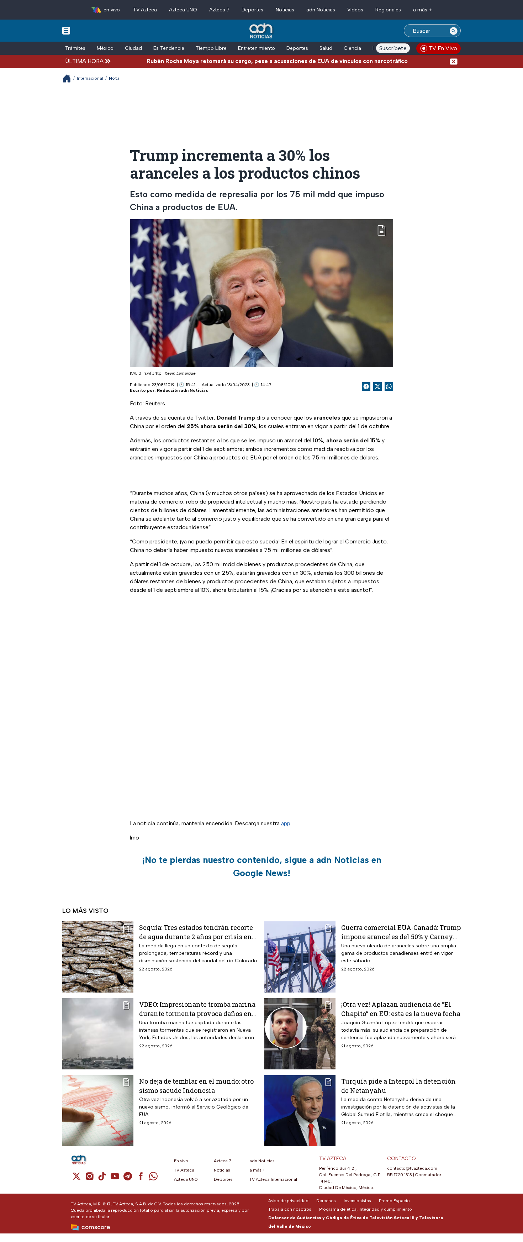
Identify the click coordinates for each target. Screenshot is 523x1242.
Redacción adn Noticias (182, 390)
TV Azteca (145, 10)
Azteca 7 (219, 10)
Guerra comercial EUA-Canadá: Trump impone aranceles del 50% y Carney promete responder (401, 932)
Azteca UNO (183, 10)
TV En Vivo (443, 48)
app (285, 823)
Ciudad (133, 48)
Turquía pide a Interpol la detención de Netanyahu (398, 1085)
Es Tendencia (168, 48)
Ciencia (352, 48)
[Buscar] (454, 30)
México (105, 48)
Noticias (285, 10)
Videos (355, 10)
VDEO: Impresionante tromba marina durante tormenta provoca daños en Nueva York (197, 1008)
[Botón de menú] (66, 30)
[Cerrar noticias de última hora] (453, 61)
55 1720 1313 (399, 1174)
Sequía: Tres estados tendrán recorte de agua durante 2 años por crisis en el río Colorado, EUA (196, 932)
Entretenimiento (256, 48)
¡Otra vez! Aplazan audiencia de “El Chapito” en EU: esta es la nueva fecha (400, 1008)
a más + (422, 10)
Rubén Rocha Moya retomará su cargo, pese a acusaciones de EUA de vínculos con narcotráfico (245, 61)
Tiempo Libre (211, 48)
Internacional (90, 78)
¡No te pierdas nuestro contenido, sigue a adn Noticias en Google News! (261, 866)
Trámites (75, 48)
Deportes (252, 10)
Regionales (388, 10)
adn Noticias (320, 10)
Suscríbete (393, 48)
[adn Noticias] (261, 31)
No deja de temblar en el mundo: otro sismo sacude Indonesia (196, 1085)
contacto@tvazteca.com (412, 1168)
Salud (325, 48)
